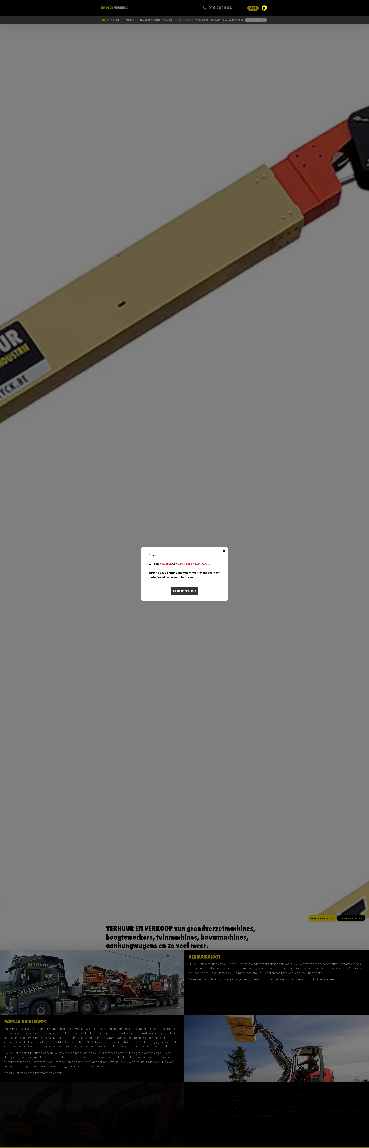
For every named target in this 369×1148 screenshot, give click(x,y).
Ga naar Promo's (184, 591)
